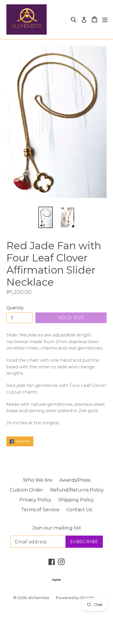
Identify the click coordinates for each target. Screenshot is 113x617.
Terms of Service (40, 509)
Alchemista (38, 597)
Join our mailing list (56, 528)
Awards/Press (74, 480)
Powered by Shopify (75, 597)
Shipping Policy (76, 500)
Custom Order (26, 490)
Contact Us (79, 509)
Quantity (15, 307)
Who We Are (37, 480)
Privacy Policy (35, 500)
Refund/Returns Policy (77, 490)
